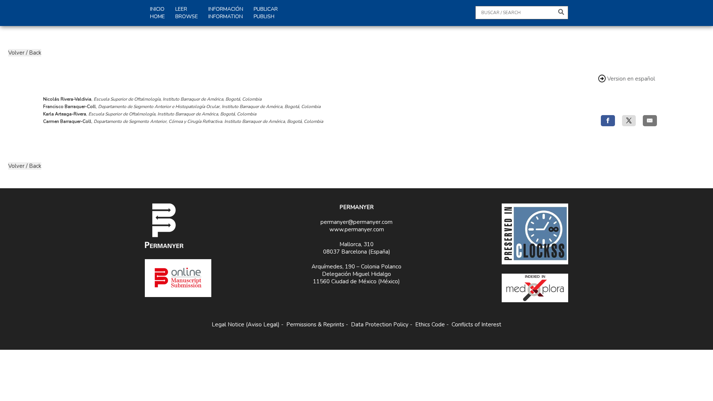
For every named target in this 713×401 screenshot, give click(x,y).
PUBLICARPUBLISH (266, 13)
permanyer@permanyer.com (356, 222)
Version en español (631, 78)
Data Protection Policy (379, 324)
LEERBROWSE (186, 13)
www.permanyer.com (356, 229)
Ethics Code (430, 324)
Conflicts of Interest (476, 324)
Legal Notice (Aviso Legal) (246, 324)
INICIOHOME (157, 13)
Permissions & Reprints (315, 324)
